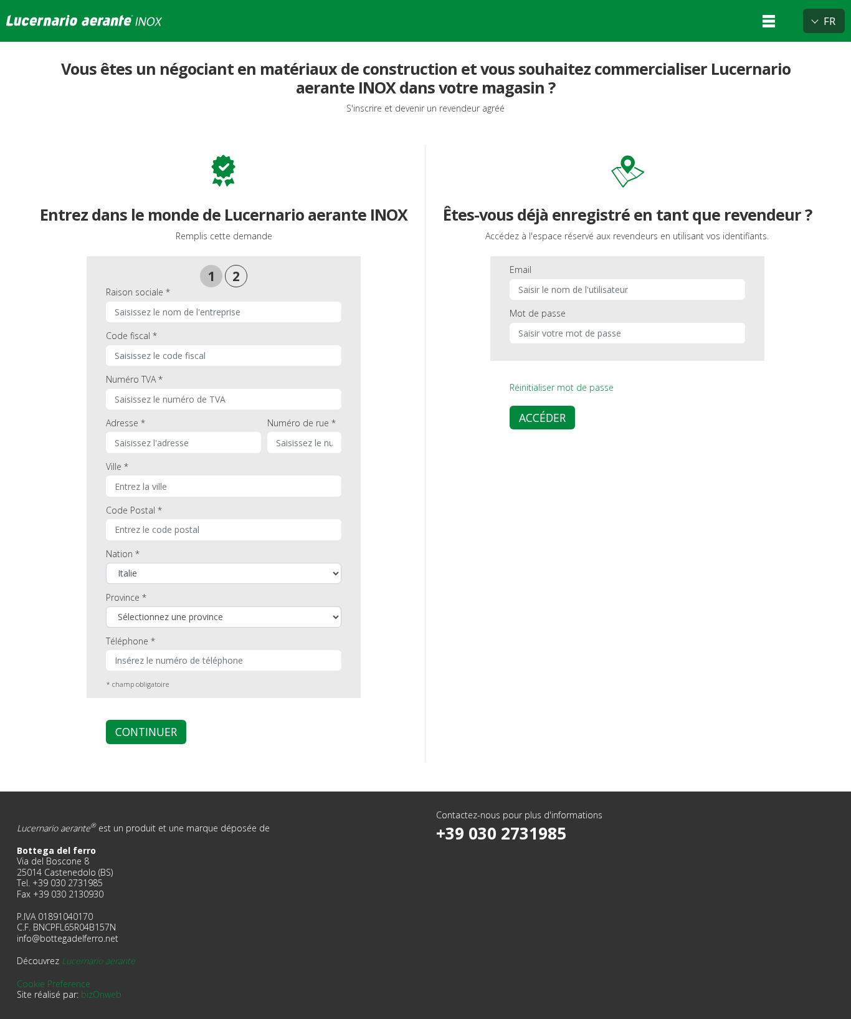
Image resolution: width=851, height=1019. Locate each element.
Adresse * (125, 423)
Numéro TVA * (134, 379)
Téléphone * (130, 641)
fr (829, 21)
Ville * (117, 466)
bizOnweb (101, 994)
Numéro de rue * (301, 423)
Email (520, 269)
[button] (769, 21)
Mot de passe (538, 313)
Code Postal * (134, 510)
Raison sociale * (138, 292)
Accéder (542, 417)
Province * (126, 597)
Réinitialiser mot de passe (562, 387)
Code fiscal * (131, 335)
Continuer (146, 731)
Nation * (123, 553)
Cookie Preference (53, 984)
